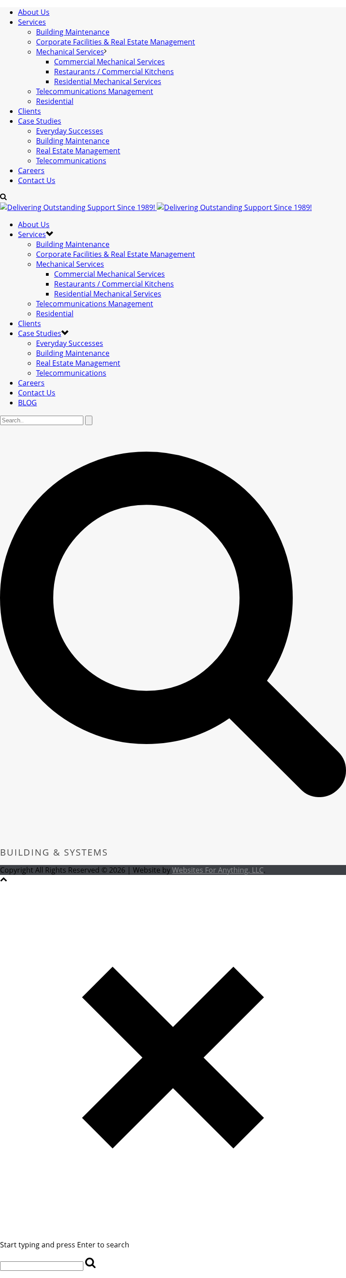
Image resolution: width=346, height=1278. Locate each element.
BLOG (27, 403)
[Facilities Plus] (156, 207)
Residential (54, 101)
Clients (29, 111)
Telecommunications (71, 161)
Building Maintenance (72, 32)
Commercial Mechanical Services (109, 62)
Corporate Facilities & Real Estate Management (115, 42)
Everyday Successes (69, 131)
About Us (34, 12)
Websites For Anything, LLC (218, 870)
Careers (31, 170)
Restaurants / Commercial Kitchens (114, 71)
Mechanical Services (70, 52)
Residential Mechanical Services (107, 81)
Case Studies (39, 121)
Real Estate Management (78, 151)
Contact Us (36, 180)
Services (32, 22)
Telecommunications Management (94, 91)
